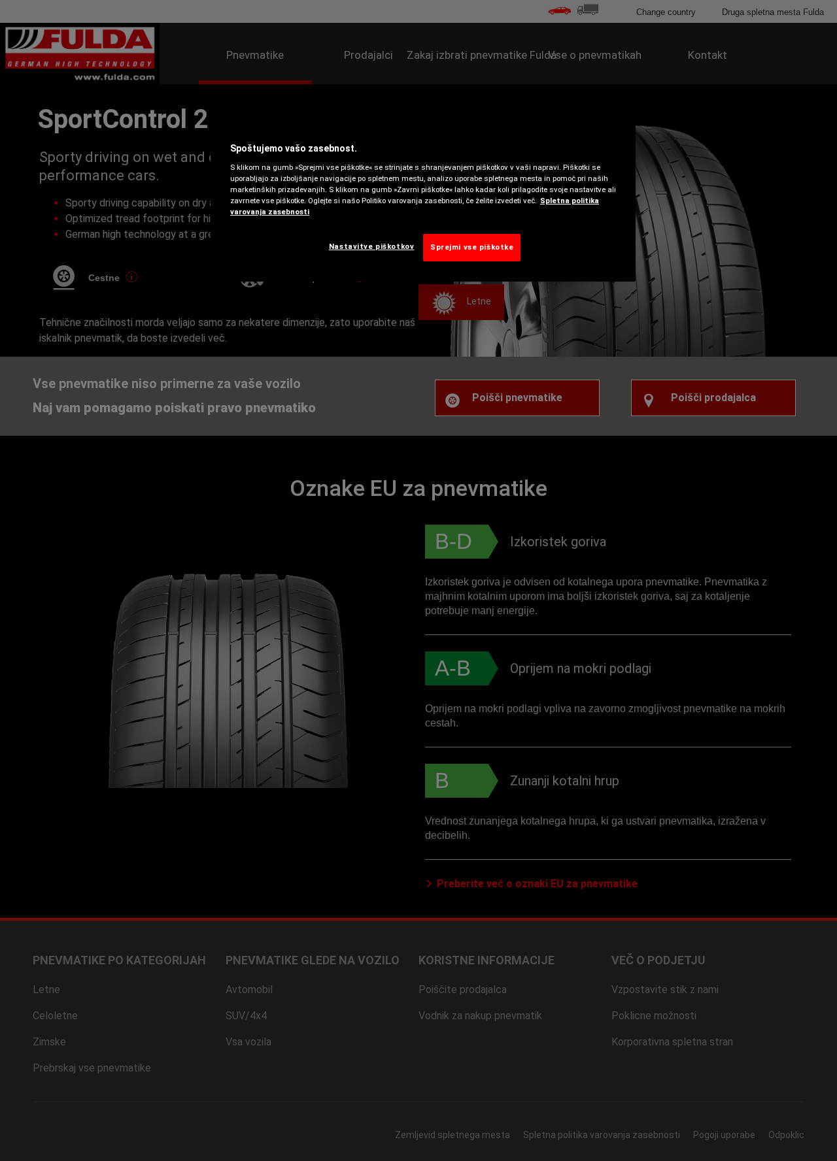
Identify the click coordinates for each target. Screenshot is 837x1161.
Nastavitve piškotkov (371, 246)
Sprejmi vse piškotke (471, 247)
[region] (423, 199)
